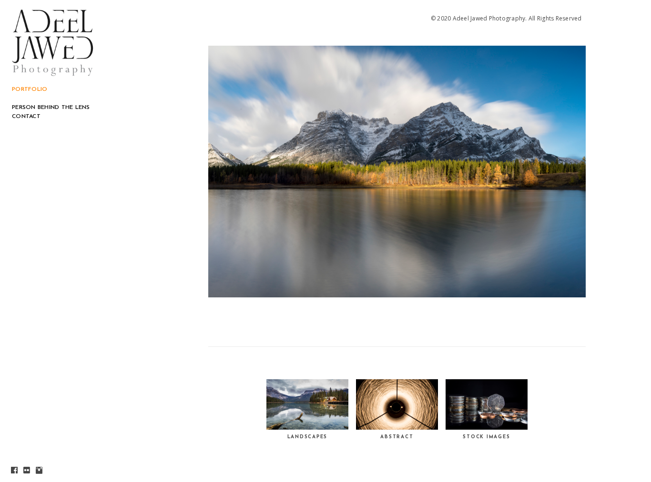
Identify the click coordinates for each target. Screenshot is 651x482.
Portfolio (29, 89)
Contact (26, 116)
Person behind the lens (51, 107)
